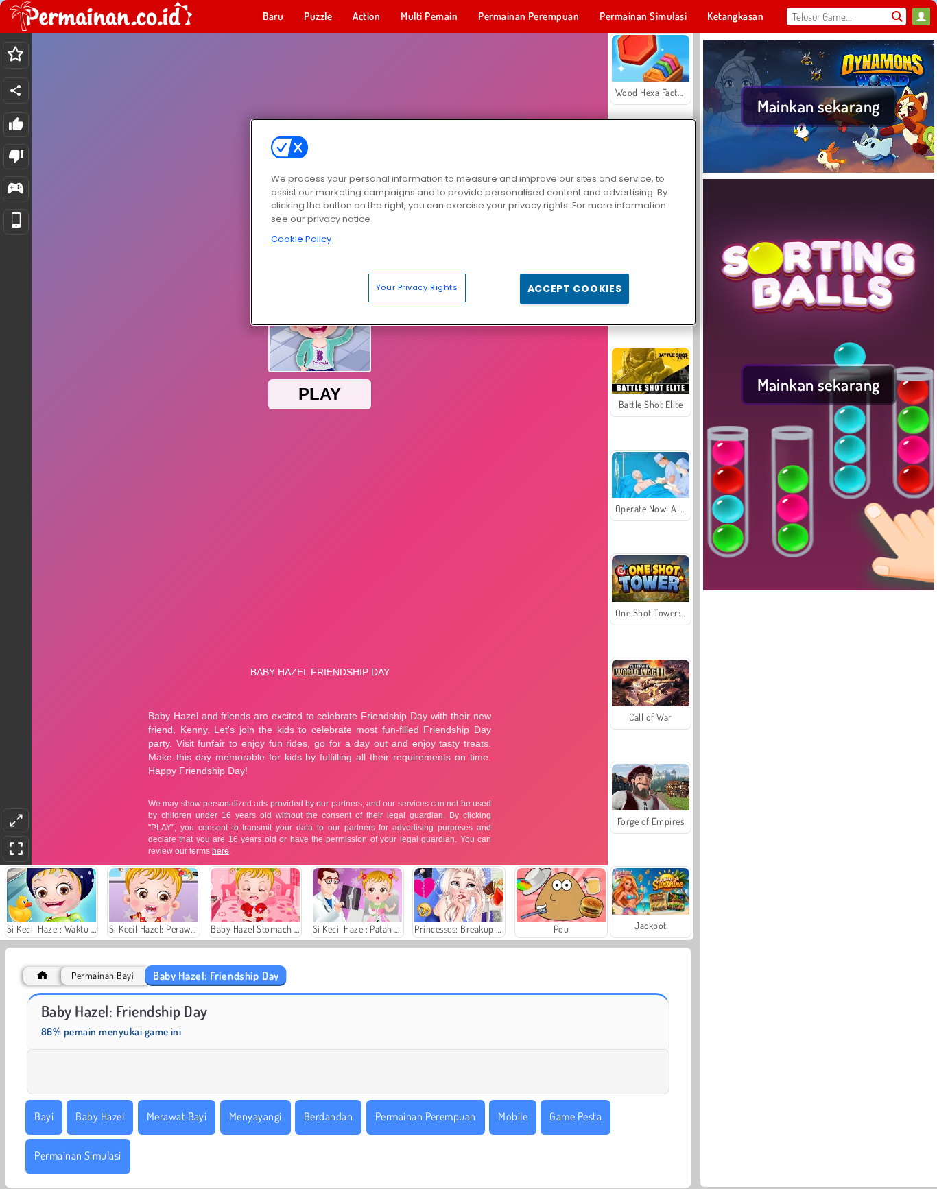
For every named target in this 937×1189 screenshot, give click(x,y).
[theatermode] (16, 820)
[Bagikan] (16, 90)
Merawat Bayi (177, 1116)
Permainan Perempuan (425, 1116)
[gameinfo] (15, 189)
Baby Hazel (99, 1116)
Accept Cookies (574, 289)
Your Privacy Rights (417, 287)
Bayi (44, 1116)
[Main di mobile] (16, 222)
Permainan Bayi (102, 975)
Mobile (512, 1116)
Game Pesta (575, 1116)
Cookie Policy (301, 238)
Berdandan (328, 1116)
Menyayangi (255, 1116)
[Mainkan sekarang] (818, 171)
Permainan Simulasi (77, 1155)
